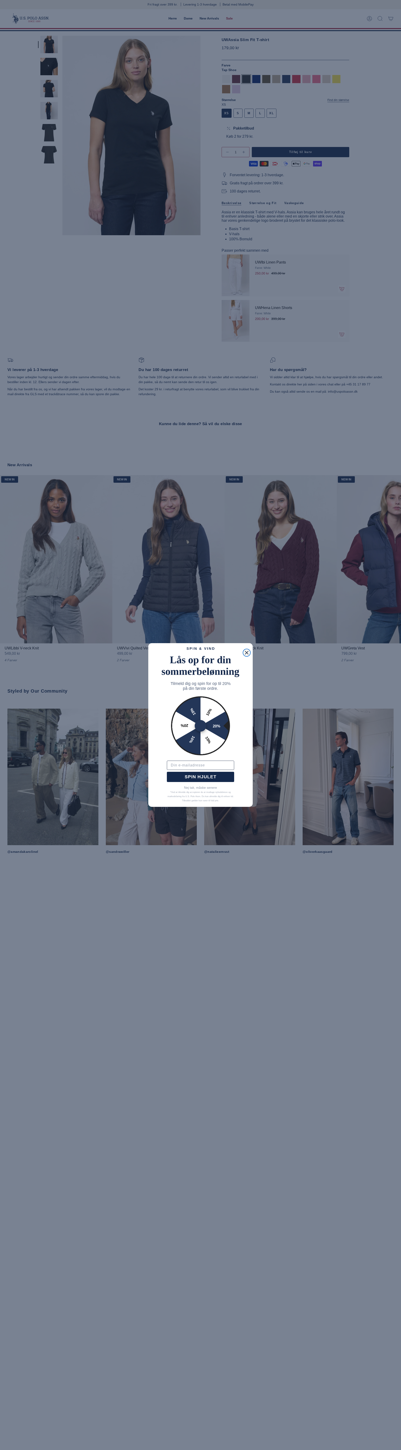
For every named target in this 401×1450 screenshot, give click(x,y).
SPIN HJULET (201, 776)
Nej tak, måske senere (200, 787)
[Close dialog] (246, 652)
